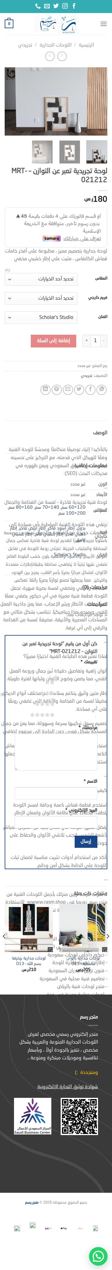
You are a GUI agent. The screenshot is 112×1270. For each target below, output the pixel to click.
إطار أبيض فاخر (32, 528)
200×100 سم (72, 513)
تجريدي (25, 45)
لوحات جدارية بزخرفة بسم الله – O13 (29, 961)
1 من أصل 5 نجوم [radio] (80, 671)
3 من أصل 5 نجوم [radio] (75, 693)
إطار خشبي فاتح (49, 534)
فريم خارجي (97, 298)
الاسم (90, 781)
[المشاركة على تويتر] (79, 390)
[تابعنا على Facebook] (74, 6)
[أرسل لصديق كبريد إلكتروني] (68, 390)
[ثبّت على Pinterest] (57, 390)
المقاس (101, 278)
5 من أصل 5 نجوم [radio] (75, 714)
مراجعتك (88, 728)
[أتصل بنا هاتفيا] (38, 6)
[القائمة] (103, 23)
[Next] (10, 101)
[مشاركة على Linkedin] (45, 390)
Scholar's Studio (70, 555)
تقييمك (89, 662)
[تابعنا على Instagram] (65, 6)
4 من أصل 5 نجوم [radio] (75, 703)
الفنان (102, 317)
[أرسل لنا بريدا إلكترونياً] (47, 6)
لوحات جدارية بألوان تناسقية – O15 (83, 961)
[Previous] (97, 101)
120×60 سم (73, 507)
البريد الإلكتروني (81, 810)
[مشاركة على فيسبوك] (90, 390)
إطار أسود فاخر (61, 528)
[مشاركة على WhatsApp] (101, 390)
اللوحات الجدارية (56, 45)
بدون (81, 528)
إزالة (7, 270)
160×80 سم (20, 507)
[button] (98, 1256)
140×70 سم (47, 507)
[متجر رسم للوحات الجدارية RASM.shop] (56, 24)
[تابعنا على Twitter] (56, 6)
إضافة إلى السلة (53, 340)
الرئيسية (86, 45)
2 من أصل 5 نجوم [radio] (75, 682)
